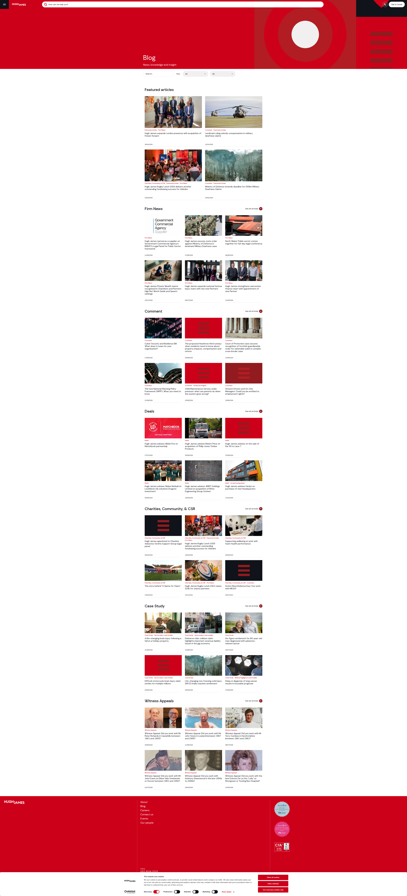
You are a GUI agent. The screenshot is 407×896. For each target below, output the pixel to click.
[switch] (177, 891)
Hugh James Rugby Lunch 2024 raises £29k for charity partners (203, 587)
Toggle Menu (4, 4)
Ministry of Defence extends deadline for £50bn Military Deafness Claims (232, 187)
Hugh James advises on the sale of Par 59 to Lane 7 (242, 445)
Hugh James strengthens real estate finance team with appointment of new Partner (243, 289)
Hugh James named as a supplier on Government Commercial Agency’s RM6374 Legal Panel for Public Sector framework (163, 245)
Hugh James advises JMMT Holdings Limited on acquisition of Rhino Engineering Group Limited (202, 489)
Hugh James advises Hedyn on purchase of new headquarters (240, 487)
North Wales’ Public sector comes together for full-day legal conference (243, 242)
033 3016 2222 (149, 871)
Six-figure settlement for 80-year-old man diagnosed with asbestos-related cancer (243, 641)
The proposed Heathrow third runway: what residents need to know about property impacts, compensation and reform (203, 347)
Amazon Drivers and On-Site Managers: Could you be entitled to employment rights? (242, 391)
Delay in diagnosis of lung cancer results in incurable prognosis (241, 682)
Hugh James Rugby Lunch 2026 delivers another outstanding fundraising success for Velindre (168, 187)
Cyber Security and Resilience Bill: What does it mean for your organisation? (161, 346)
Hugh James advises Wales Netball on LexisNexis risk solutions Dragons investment (163, 489)
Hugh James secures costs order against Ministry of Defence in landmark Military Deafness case (201, 243)
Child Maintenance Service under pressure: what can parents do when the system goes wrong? (202, 391)
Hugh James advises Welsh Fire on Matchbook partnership (161, 445)
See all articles (251, 208)
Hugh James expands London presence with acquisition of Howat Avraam (173, 134)
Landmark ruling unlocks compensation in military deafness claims (229, 134)
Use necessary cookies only (273, 890)
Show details (226, 892)
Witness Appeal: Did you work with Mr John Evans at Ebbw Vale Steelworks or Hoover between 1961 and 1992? (163, 778)
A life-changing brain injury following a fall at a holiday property (163, 639)
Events (144, 818)
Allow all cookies (273, 877)
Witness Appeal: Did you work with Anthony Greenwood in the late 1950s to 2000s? (203, 778)
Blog (142, 806)
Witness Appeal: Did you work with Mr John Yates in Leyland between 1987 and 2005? (203, 736)
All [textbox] (186, 74)
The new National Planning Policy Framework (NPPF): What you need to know (163, 391)
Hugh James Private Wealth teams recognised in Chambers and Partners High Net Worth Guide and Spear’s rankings (163, 290)
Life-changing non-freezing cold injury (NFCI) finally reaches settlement (203, 682)
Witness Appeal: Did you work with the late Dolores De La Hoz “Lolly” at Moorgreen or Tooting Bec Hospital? (243, 778)
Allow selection (273, 884)
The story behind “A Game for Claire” (163, 586)
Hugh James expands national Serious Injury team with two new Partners (203, 287)
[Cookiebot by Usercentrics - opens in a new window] (130, 891)
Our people (146, 822)
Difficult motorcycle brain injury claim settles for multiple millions (163, 682)
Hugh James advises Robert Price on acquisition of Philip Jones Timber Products (202, 446)
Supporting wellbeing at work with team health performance (241, 542)
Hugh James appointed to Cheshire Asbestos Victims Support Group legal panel (163, 544)
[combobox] (195, 74)
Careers (144, 810)
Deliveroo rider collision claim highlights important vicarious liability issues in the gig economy (203, 641)
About (144, 802)
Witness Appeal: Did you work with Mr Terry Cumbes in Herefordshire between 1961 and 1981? (243, 736)
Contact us (146, 814)
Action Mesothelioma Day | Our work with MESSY (243, 587)
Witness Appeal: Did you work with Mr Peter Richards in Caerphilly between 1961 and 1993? (163, 736)
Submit (45, 4)
